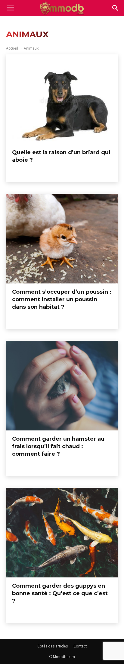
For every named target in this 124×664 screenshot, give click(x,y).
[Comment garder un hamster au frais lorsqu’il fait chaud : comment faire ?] (62, 385)
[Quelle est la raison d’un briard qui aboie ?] (62, 99)
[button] (115, 8)
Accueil (12, 48)
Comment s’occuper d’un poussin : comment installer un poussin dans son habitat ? (61, 299)
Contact (80, 646)
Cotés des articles (52, 646)
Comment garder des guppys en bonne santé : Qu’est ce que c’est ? (60, 593)
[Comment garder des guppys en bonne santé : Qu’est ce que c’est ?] (62, 532)
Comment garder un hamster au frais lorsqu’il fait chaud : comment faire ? (58, 446)
